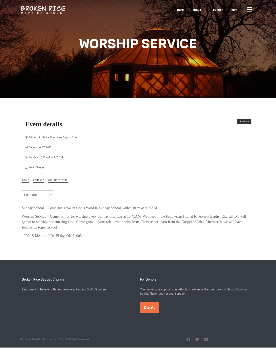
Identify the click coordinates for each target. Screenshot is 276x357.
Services (244, 121)
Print (25, 180)
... (23, 352)
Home (180, 10)
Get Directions (58, 180)
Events (218, 10)
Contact (38, 180)
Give (234, 10)
